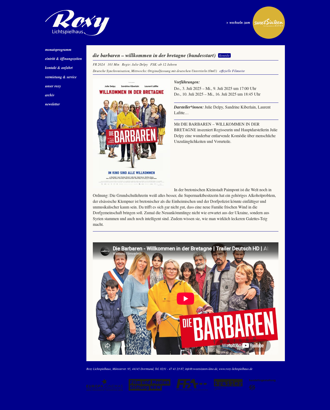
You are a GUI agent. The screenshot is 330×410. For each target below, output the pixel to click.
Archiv (49, 95)
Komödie (224, 55)
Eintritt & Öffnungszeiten (63, 58)
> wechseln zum (238, 22)
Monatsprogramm (58, 49)
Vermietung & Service (61, 77)
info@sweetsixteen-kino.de (201, 369)
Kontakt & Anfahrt (59, 67)
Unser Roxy (53, 86)
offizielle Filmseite (232, 70)
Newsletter (52, 104)
